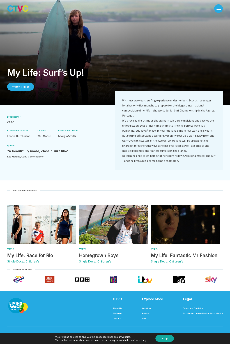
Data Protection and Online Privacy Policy (203, 313)
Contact (117, 318)
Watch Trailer (20, 86)
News (145, 318)
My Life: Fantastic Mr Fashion (184, 255)
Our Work (146, 308)
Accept (165, 338)
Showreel (117, 313)
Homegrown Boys (99, 255)
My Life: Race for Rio (30, 255)
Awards (145, 313)
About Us (117, 308)
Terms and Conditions (193, 308)
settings (142, 340)
